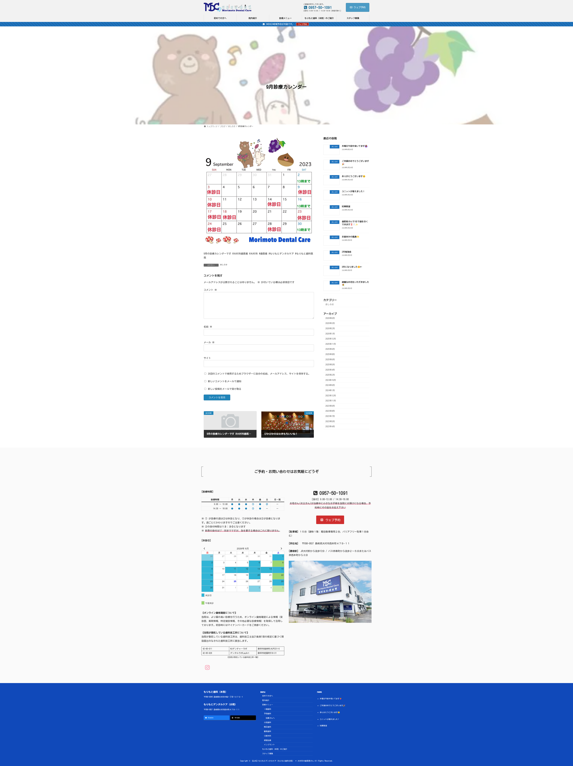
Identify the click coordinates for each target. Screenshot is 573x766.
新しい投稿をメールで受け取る (224, 389)
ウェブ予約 (360, 7)
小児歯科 (267, 722)
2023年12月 (330, 396)
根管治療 (267, 740)
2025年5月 (330, 365)
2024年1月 (330, 390)
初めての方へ (267, 696)
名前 (208, 326)
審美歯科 (267, 731)
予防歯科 (267, 713)
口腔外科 (267, 736)
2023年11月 (330, 401)
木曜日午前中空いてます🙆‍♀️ (354, 146)
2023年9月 (330, 406)
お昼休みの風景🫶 (350, 237)
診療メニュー (267, 704)
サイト (207, 358)
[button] (330, 520)
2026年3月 (330, 323)
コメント (210, 290)
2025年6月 (330, 359)
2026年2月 (330, 328)
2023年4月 (330, 426)
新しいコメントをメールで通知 (224, 381)
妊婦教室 (346, 206)
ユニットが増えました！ (353, 191)
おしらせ (223, 265)
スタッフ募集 (267, 753)
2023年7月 (330, 416)
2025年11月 (330, 344)
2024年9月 (330, 385)
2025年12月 (330, 339)
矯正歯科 (267, 727)
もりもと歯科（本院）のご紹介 (274, 749)
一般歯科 (267, 709)
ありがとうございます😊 (353, 176)
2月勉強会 (346, 252)
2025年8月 (330, 354)
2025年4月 (330, 370)
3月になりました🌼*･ (352, 267)
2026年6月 (330, 318)
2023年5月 (330, 421)
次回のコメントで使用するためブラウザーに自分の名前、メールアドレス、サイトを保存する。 (259, 373)
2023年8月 (330, 411)
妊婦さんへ (270, 718)
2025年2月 (330, 375)
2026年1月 (330, 334)
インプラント (269, 745)
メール (209, 342)
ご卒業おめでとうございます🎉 (332, 705)
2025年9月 (330, 349)
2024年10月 (330, 380)
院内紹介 (265, 700)
